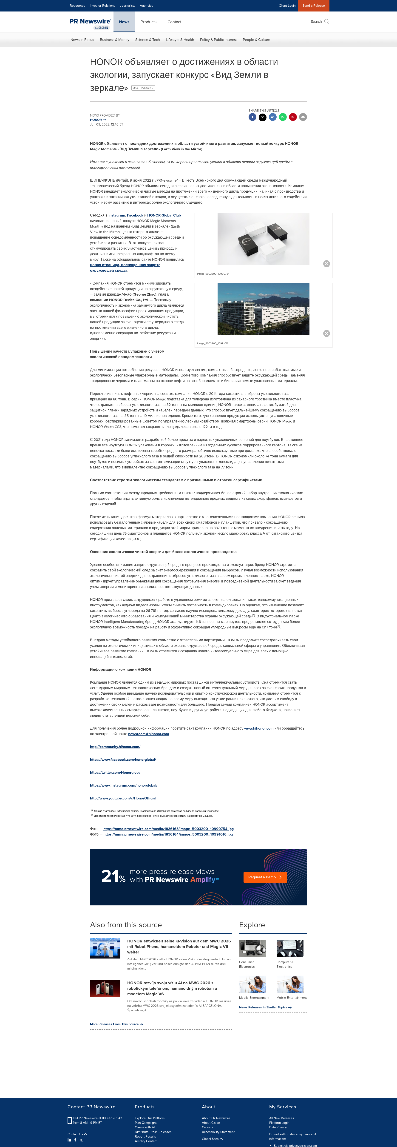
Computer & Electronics (285, 964)
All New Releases (281, 1118)
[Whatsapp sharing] (283, 117)
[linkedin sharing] (273, 117)
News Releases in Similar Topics (263, 1007)
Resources (77, 5)
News (124, 22)
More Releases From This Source (114, 1024)
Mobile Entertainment (254, 997)
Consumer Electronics (247, 964)
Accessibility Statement (218, 1132)
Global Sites (211, 1139)
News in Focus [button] (82, 39)
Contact (174, 22)
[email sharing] (303, 117)
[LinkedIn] (70, 1140)
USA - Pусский (142, 88)
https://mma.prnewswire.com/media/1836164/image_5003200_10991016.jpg (168, 834)
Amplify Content (146, 1141)
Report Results (145, 1136)
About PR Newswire (216, 1118)
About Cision (211, 1122)
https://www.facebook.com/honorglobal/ (123, 759)
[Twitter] (81, 1140)
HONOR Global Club (164, 215)
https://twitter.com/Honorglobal (116, 772)
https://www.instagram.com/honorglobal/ (123, 785)
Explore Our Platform (149, 1118)
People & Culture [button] (256, 39)
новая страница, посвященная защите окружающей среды (125, 267)
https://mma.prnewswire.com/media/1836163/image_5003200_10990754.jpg (168, 828)
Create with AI (145, 1127)
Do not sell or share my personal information (292, 1136)
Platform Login (279, 1122)
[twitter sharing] (263, 118)
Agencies (146, 5)
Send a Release (314, 5)
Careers (207, 1127)
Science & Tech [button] (147, 39)
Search (316, 21)
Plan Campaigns (146, 1122)
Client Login (287, 5)
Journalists (127, 5)
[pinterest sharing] (293, 117)
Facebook (135, 215)
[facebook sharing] (252, 117)
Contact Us (76, 1134)
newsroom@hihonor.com (148, 733)
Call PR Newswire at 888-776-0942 (97, 1118)
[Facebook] (75, 1140)
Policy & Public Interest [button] (218, 39)
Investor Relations (102, 5)
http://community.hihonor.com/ (115, 746)
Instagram (116, 215)
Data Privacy (278, 1127)
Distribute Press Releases (153, 1132)
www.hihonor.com (259, 728)
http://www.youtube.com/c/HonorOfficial (123, 798)
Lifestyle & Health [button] (180, 39)
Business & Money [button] (114, 39)
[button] (263, 239)
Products (148, 22)
